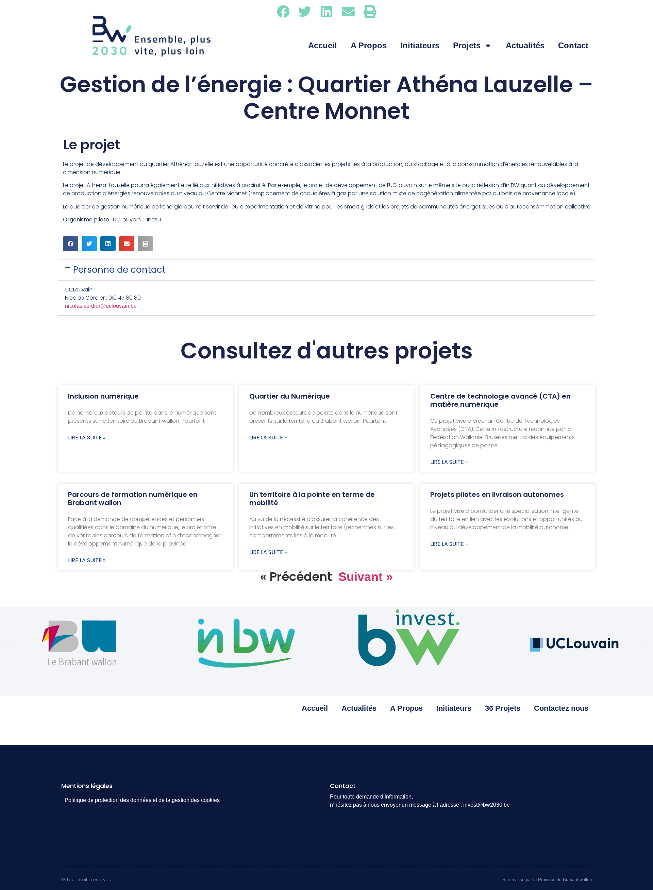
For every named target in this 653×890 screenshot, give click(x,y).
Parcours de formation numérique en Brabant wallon (133, 498)
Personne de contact (119, 270)
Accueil (322, 45)
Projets (467, 45)
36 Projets (502, 708)
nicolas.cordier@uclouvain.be (101, 306)
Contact (573, 45)
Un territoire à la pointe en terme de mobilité (312, 498)
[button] (283, 11)
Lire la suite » (86, 437)
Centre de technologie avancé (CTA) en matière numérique (500, 400)
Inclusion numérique (103, 396)
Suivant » (365, 577)
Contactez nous (561, 708)
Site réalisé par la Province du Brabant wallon (547, 879)
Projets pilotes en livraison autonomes (497, 494)
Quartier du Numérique (289, 396)
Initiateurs (419, 45)
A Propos (369, 45)
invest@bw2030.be (486, 805)
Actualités (525, 45)
